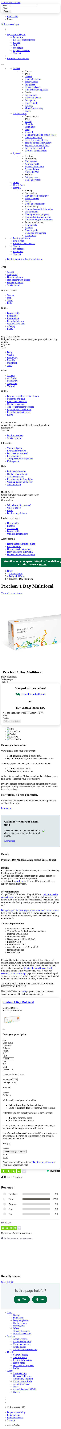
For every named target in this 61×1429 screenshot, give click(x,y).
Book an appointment (35, 203)
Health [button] (10, 1352)
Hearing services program (37, 214)
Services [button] (11, 1336)
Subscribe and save (16, 399)
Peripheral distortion (16, 471)
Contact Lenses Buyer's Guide (38, 968)
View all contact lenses (12, 593)
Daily (27, 129)
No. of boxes (9, 713)
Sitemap (11, 1420)
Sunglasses (30, 84)
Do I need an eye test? (17, 453)
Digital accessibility (16, 1412)
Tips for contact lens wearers (38, 142)
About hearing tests (22, 1341)
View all (29, 132)
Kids (9, 303)
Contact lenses (20, 113)
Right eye (19, 713)
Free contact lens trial (35, 148)
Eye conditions (32, 169)
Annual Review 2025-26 (24, 1389)
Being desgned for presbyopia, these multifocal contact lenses (29, 910)
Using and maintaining (35, 233)
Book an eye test (32, 180)
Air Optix (11, 378)
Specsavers (12, 381)
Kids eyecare (31, 161)
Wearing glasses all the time (20, 482)
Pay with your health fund (37, 145)
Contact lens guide (33, 137)
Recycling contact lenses (36, 140)
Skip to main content (10, 2)
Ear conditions (31, 211)
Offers (16, 182)
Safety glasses (31, 81)
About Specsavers (21, 1384)
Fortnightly (30, 127)
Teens (10, 300)
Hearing (17, 188)
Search (6, 5)
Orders (16, 45)
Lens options (31, 95)
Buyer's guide (31, 103)
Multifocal (12, 363)
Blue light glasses (33, 79)
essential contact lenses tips (13, 973)
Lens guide (30, 100)
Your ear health (20, 1357)
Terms (42, 564)
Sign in (22, 34)
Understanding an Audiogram (39, 219)
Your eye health (32, 164)
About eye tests (20, 1339)
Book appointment (21, 238)
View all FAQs (32, 172)
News (16, 1386)
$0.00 (6, 718)
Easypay (17, 42)
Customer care (20, 1373)
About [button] (10, 1370)
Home (10, 571)
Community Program (23, 1378)
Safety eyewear (32, 177)
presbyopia (20, 881)
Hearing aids (31, 225)
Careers (16, 1392)
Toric (9, 365)
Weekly (28, 121)
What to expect (32, 198)
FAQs (27, 111)
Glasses (16, 68)
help (24, 991)
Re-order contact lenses (24, 40)
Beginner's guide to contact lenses (40, 134)
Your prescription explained (20, 458)
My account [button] (13, 34)
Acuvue (11, 375)
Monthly (29, 124)
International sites (15, 1417)
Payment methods (21, 50)
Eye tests (17, 153)
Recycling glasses (33, 97)
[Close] (4, 1029)
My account (18, 249)
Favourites (18, 37)
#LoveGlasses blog (34, 108)
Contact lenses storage (17, 474)
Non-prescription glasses (36, 89)
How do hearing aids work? (38, 217)
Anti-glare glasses (15, 476)
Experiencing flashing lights (20, 479)
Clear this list (7, 1282)
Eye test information (34, 166)
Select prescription (12, 721)
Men (9, 297)
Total (5, 715)
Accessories (30, 235)
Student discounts (21, 1331)
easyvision (12, 383)
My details (18, 48)
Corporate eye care (22, 1344)
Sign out (17, 53)
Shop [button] (9, 1312)
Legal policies (13, 1415)
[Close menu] (2, 64)
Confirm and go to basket (14, 1151)
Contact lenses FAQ (22, 1381)
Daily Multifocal (16, 576)
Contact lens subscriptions (25, 1349)
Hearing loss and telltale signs (39, 209)
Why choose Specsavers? (37, 196)
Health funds (19, 185)
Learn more (6, 808)
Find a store (12, 16)
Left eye (33, 713)
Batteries (29, 227)
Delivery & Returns (22, 1376)
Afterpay (29, 105)
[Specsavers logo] (10, 24)
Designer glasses (32, 87)
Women (10, 295)
